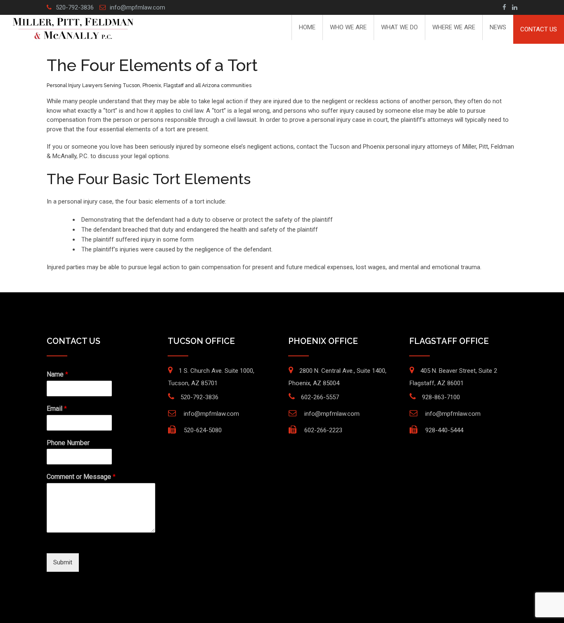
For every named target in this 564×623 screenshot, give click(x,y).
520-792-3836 (75, 7)
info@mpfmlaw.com (137, 7)
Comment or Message (81, 477)
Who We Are (348, 27)
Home (307, 27)
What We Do (399, 27)
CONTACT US (538, 29)
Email (57, 408)
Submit (62, 562)
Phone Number (68, 443)
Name (57, 374)
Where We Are (453, 27)
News (498, 27)
